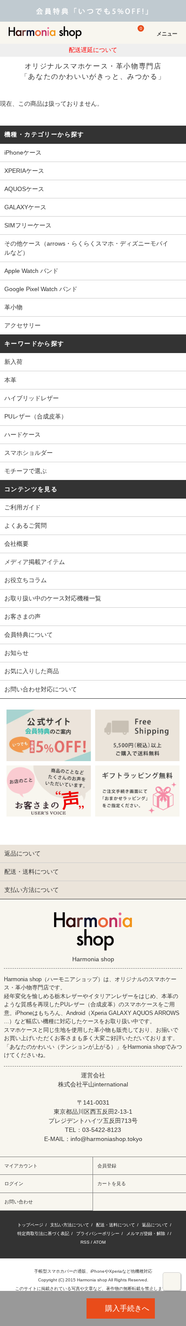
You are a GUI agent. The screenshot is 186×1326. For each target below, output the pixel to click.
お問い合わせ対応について (40, 689)
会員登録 (106, 1165)
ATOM (99, 1242)
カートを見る (111, 1183)
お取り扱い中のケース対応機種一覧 (52, 598)
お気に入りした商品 (31, 671)
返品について (155, 1224)
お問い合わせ (18, 1201)
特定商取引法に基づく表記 (43, 1233)
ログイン (13, 1183)
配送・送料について (115, 1224)
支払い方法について (69, 1224)
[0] (136, 36)
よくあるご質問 (25, 525)
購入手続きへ (127, 1308)
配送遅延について (93, 49)
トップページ (30, 1224)
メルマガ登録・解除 (145, 1233)
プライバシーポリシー (97, 1233)
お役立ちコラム (25, 580)
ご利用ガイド (22, 507)
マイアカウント (21, 1165)
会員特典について (28, 634)
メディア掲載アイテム (34, 561)
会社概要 (16, 543)
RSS (85, 1242)
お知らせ (16, 652)
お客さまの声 (22, 616)
